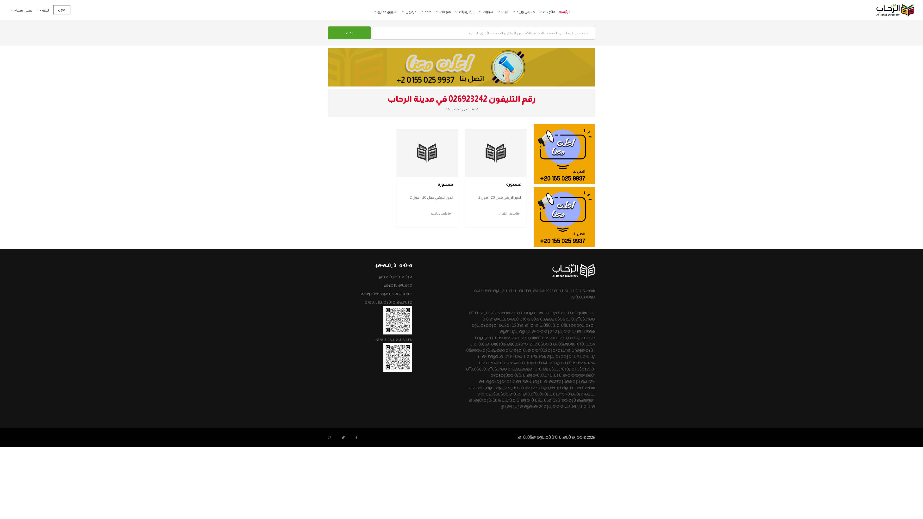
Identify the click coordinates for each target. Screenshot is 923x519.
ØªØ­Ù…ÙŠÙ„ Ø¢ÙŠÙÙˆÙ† (393, 340)
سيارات (488, 12)
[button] (539, 12)
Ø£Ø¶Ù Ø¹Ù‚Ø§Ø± (398, 285)
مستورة (514, 184)
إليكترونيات (466, 12)
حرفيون (411, 12)
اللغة (46, 10)
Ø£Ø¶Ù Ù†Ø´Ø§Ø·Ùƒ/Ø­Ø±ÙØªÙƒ (386, 294)
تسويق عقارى (387, 12)
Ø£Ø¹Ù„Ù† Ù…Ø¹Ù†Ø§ (395, 277)
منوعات (445, 12)
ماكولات (549, 12)
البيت (504, 12)
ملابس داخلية (439, 213)
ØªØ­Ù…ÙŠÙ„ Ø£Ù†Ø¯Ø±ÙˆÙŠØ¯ (387, 302)
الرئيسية (564, 12)
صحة (427, 12)
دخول (62, 10)
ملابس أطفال (507, 213)
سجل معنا (24, 10)
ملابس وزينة (526, 12)
